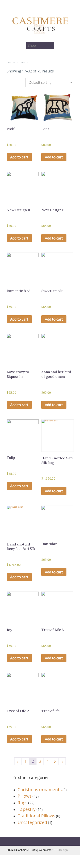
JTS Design (61, 850)
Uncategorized (32, 822)
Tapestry (27, 809)
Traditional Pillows (36, 816)
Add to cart (19, 157)
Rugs (22, 803)
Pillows (25, 796)
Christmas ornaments (40, 790)
